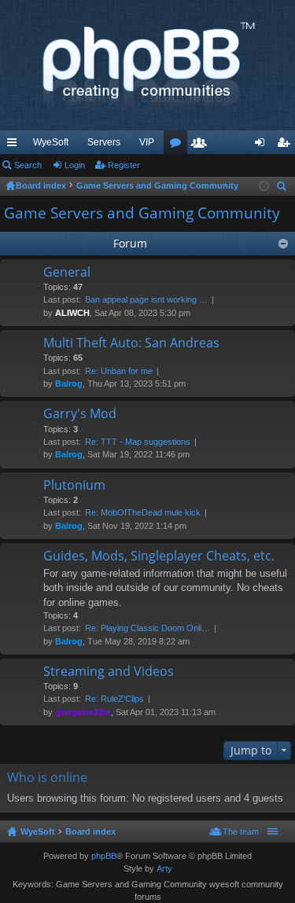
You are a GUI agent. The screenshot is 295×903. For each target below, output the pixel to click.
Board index (90, 831)
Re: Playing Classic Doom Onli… (147, 628)
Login (75, 165)
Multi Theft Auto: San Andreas (131, 343)
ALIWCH (72, 313)
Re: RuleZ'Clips (114, 698)
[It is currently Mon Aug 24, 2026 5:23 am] (264, 186)
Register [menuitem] (286, 145)
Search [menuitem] (283, 188)
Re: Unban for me (119, 371)
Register (124, 165)
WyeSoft (50, 142)
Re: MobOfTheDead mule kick (143, 512)
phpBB (103, 856)
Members (202, 145)
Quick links (15, 145)
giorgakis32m (83, 712)
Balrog (69, 383)
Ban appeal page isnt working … (146, 299)
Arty (164, 868)
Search (28, 165)
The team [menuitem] (241, 831)
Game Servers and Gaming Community (142, 213)
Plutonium (74, 486)
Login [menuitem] (262, 145)
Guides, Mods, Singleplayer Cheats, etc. (159, 556)
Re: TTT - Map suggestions (137, 441)
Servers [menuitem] (103, 142)
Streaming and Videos (108, 672)
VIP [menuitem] (146, 142)
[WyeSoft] (147, 65)
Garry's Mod (79, 414)
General (66, 273)
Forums (178, 145)
